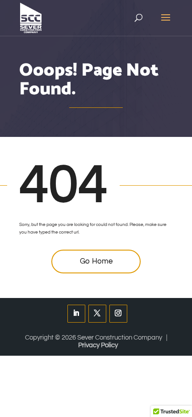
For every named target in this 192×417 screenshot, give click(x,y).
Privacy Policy (98, 345)
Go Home (96, 261)
